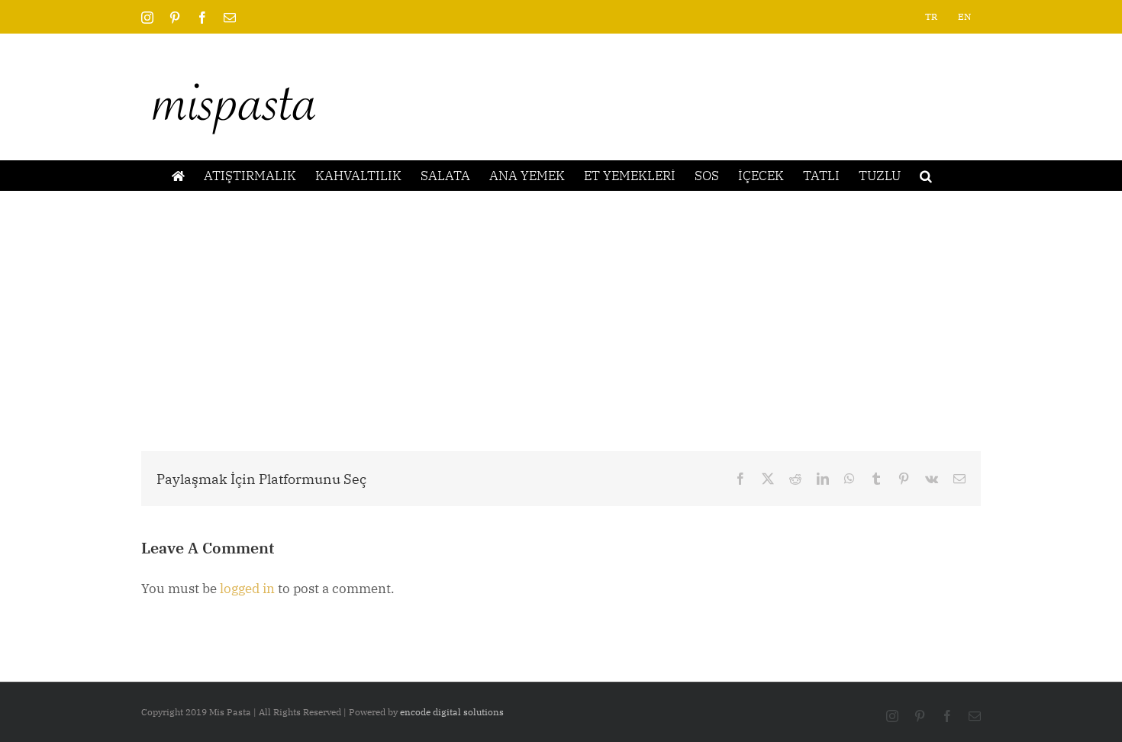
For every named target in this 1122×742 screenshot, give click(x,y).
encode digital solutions (452, 712)
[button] (926, 175)
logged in (247, 588)
